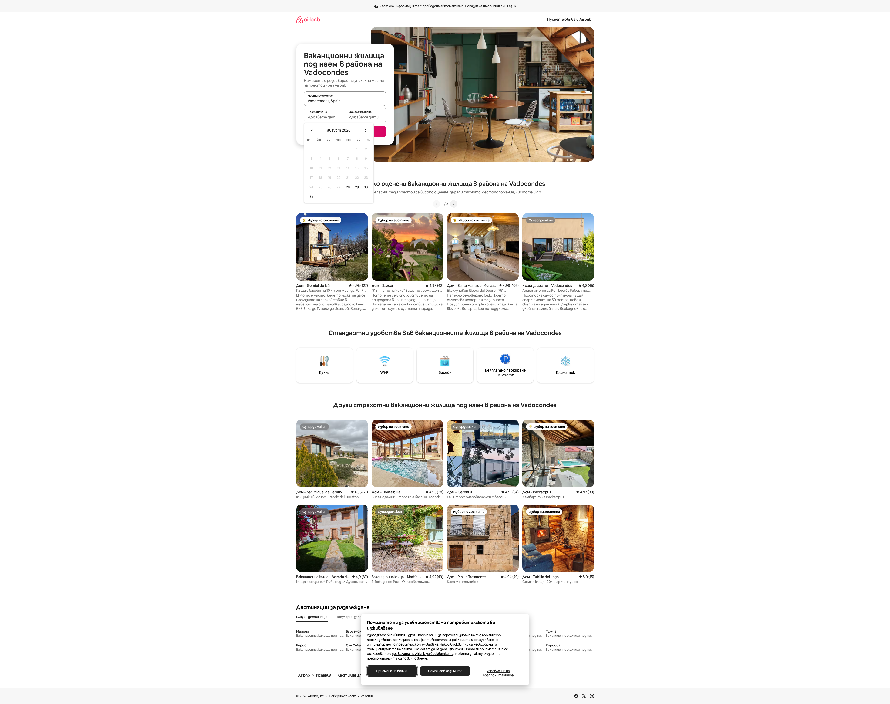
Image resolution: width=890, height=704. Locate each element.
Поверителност (342, 696)
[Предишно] (436, 204)
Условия (367, 696)
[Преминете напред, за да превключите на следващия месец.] (365, 130)
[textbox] (324, 117)
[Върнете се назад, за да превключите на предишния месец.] (312, 130)
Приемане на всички (392, 671)
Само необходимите (445, 671)
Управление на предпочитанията (498, 673)
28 (348, 187)
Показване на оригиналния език (490, 6)
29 (357, 187)
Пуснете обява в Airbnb (569, 19)
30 (366, 187)
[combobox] (345, 101)
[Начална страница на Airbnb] (308, 19)
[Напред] (453, 204)
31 (311, 197)
